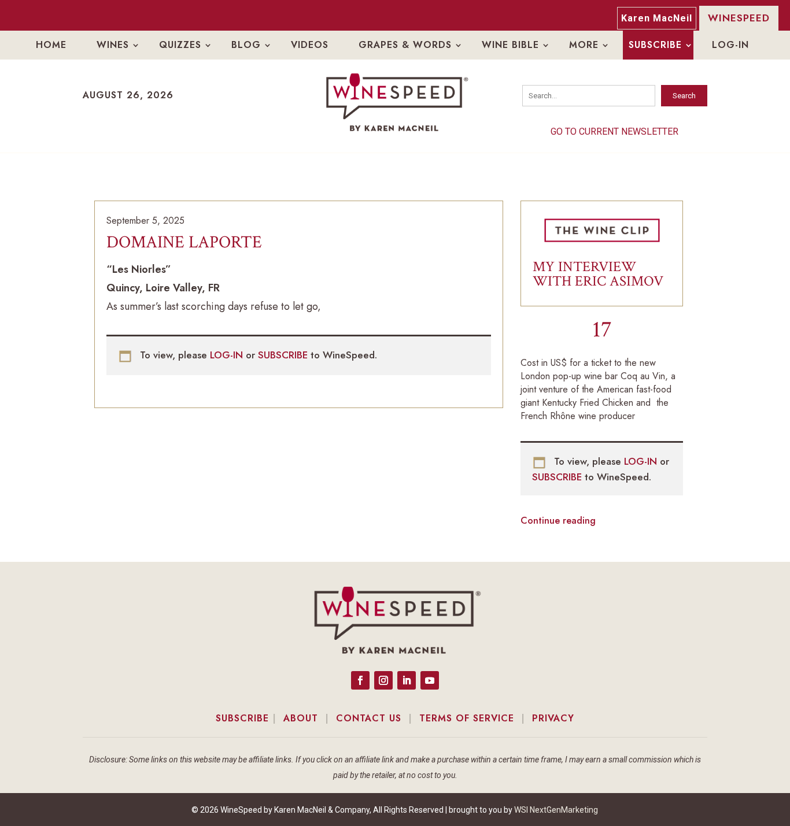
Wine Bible (510, 44)
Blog (246, 44)
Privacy (553, 718)
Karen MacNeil (656, 18)
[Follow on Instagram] (383, 680)
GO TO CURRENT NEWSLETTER (614, 131)
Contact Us (368, 718)
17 (602, 329)
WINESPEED (739, 18)
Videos (309, 44)
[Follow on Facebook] (360, 680)
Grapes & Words (405, 44)
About (300, 718)
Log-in (730, 44)
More (584, 44)
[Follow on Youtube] (429, 680)
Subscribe (655, 44)
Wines (113, 44)
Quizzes (180, 44)
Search (684, 95)
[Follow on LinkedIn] (406, 680)
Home (51, 44)
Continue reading (558, 520)
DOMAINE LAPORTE (184, 242)
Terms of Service (466, 718)
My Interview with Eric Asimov (598, 274)
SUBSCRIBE (284, 355)
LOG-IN (228, 355)
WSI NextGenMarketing (556, 809)
